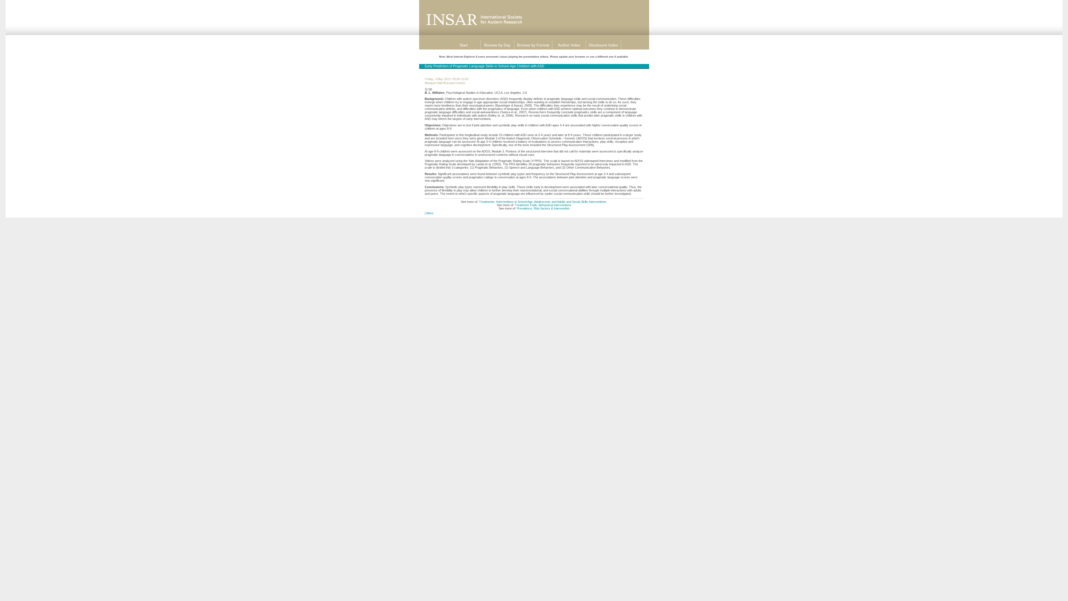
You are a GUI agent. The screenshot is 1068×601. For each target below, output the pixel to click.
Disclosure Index (603, 45)
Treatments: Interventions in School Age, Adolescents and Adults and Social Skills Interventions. (543, 201)
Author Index (569, 45)
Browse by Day (497, 45)
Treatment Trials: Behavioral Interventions (543, 205)
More (429, 213)
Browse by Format (533, 45)
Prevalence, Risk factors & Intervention (543, 208)
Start (463, 45)
